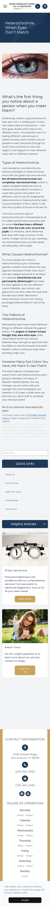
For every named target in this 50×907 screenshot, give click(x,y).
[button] (5, 6)
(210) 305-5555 (25, 771)
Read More (25, 599)
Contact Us (11, 509)
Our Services (11, 483)
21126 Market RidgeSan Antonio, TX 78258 (25, 756)
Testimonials (11, 500)
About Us (9, 474)
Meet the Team (13, 491)
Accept (25, 900)
